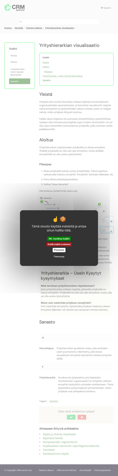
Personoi (59, 250)
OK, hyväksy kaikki (59, 238)
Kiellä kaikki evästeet (59, 244)
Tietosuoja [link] (59, 256)
